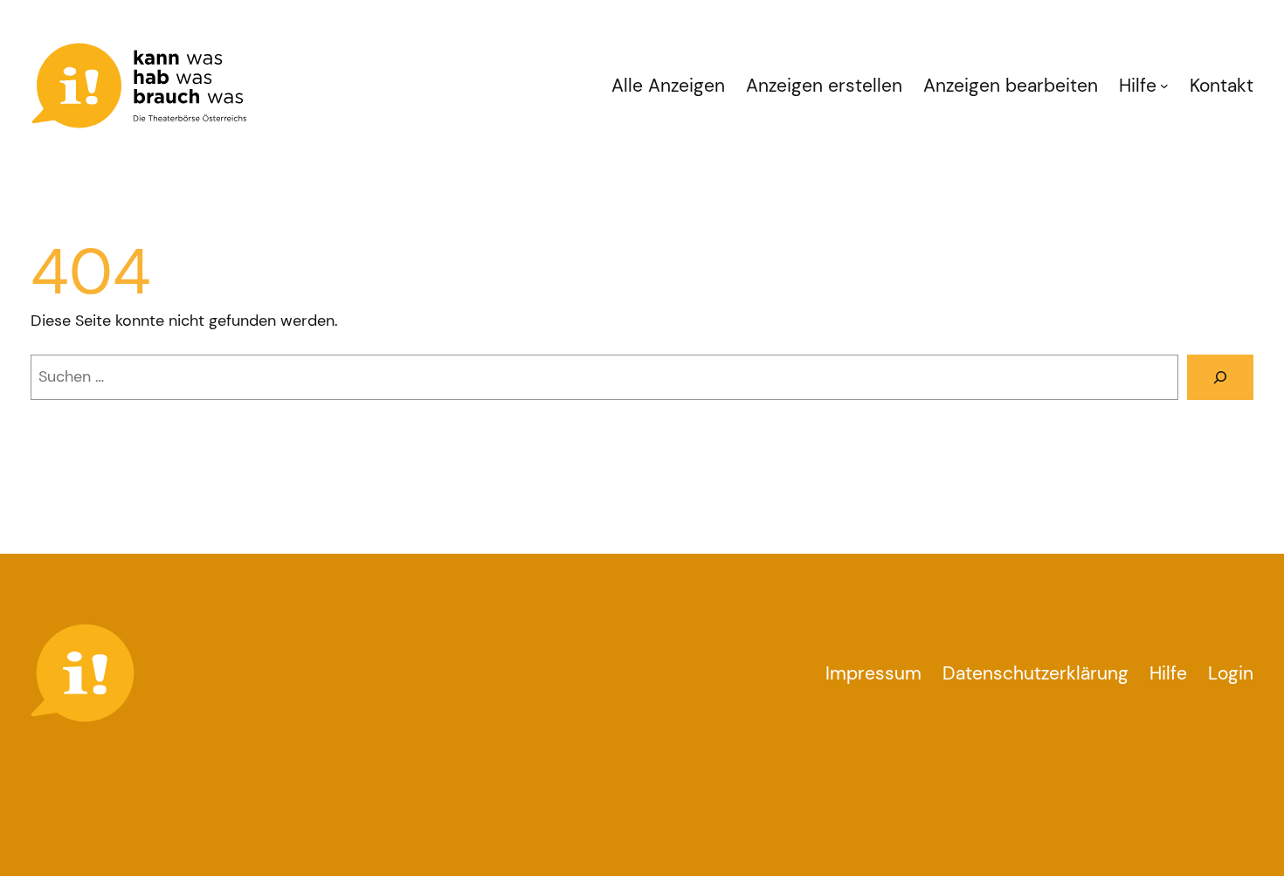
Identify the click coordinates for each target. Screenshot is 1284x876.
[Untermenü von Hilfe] (1164, 85)
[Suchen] (1220, 377)
